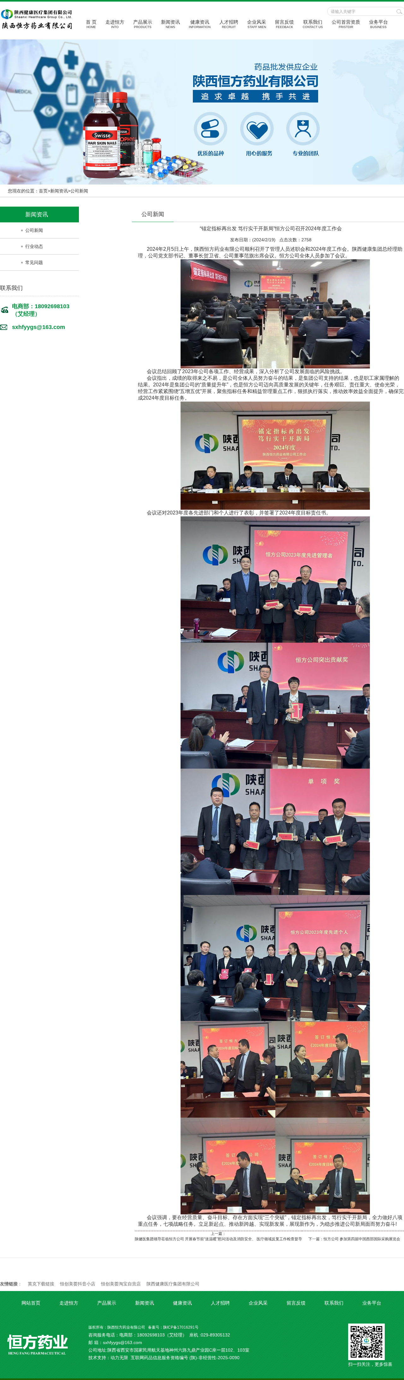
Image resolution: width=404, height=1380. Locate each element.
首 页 (91, 24)
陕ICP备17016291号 (181, 1327)
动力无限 (119, 1357)
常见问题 (34, 262)
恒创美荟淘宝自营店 (121, 1283)
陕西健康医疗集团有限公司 (172, 1283)
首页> (44, 190)
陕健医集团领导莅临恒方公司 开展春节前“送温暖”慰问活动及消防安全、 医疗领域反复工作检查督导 (218, 1239)
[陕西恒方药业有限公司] (36, 27)
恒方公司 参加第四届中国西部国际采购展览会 (362, 1239)
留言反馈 (284, 24)
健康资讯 (200, 24)
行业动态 (34, 246)
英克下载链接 (41, 1283)
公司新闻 (79, 190)
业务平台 (378, 24)
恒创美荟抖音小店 (77, 1283)
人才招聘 (228, 24)
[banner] (202, 112)
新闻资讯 (170, 24)
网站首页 (30, 1303)
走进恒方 (114, 24)
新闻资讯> (60, 190)
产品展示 (142, 24)
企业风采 (256, 24)
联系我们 (313, 24)
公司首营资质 (346, 24)
